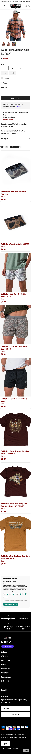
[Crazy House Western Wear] (15, 6)
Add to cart (15, 98)
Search (3, 735)
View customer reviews (11, 604)
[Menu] (1, 6)
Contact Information (11, 735)
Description (4, 138)
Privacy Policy (21, 735)
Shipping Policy (13, 737)
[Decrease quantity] (2, 91)
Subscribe (15, 715)
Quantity (4, 87)
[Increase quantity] (9, 91)
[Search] (5, 6)
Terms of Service (22, 737)
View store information (8, 120)
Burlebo (5, 58)
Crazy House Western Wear (12, 748)
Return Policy (4, 737)
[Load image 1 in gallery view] (15, 25)
